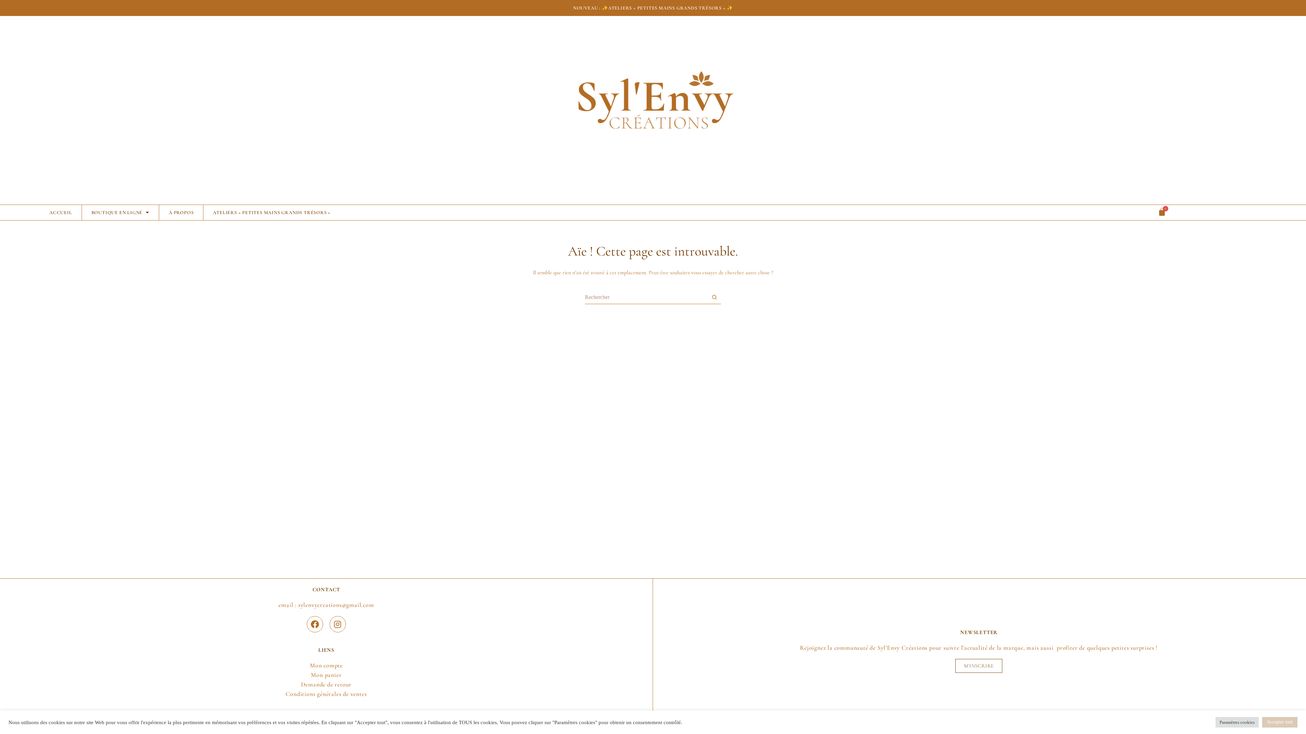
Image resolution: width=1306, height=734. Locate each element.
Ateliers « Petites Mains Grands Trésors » (272, 212)
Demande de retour (326, 684)
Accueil (60, 212)
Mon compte (326, 665)
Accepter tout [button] (1280, 721)
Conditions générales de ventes (326, 694)
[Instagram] (338, 624)
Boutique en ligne (117, 212)
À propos (181, 212)
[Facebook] (315, 624)
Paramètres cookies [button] (1237, 722)
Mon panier (326, 675)
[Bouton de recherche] (714, 297)
